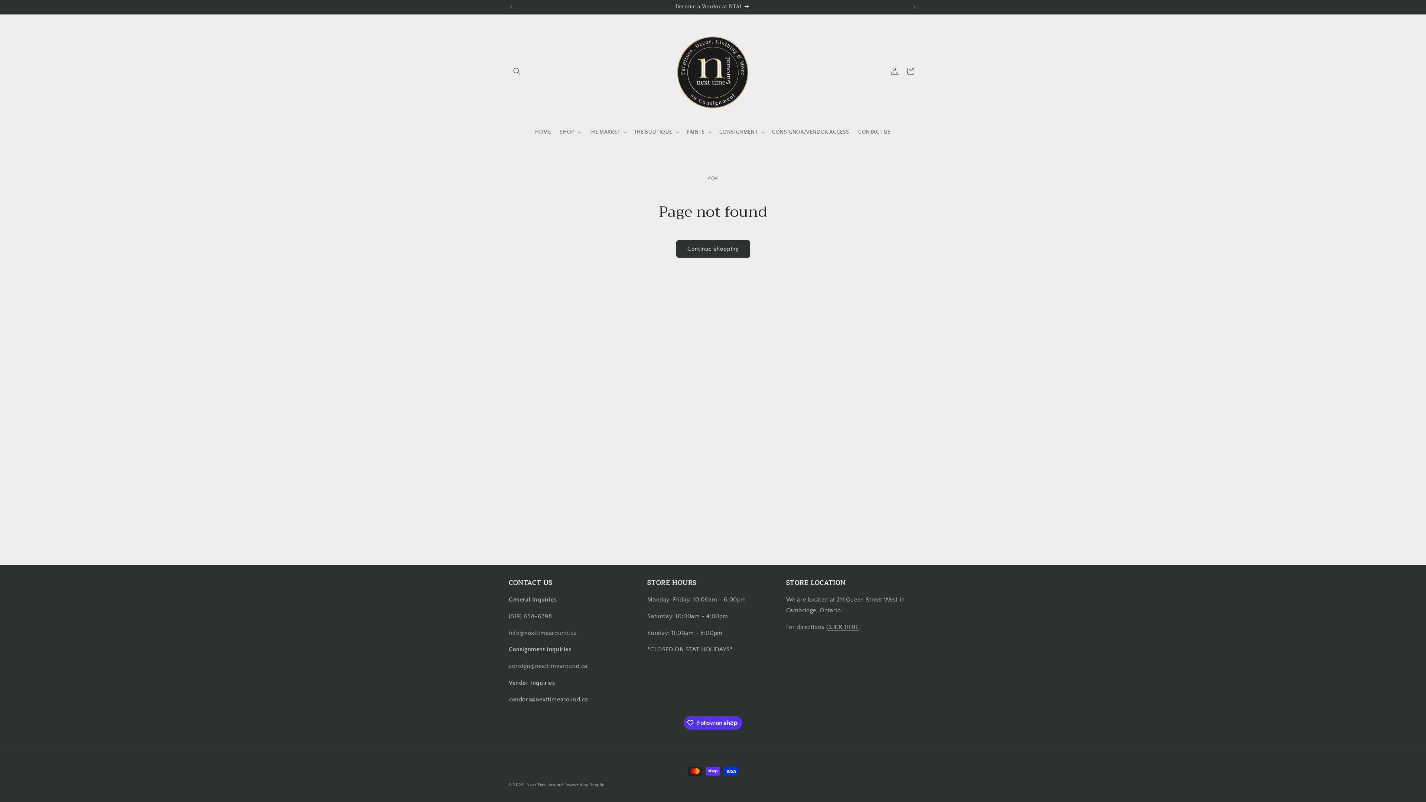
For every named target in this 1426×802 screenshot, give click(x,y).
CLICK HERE (842, 627)
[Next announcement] (914, 7)
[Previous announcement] (511, 7)
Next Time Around (545, 785)
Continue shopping (713, 249)
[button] (517, 71)
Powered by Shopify (584, 785)
